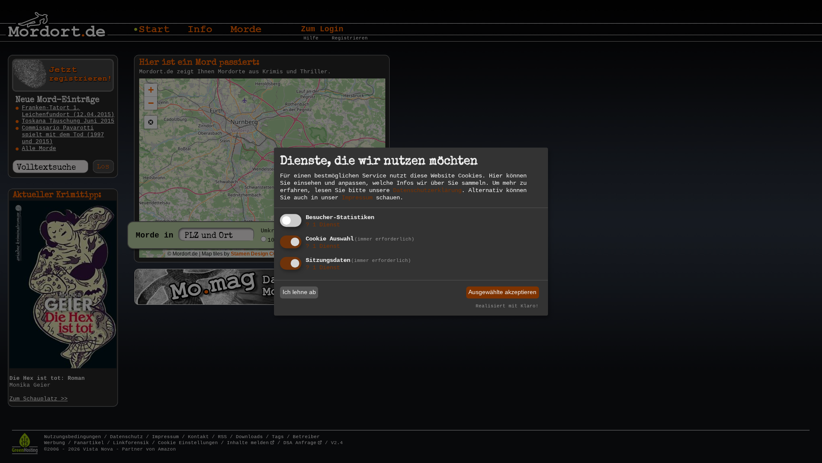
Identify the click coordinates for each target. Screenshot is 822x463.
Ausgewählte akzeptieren (502, 292)
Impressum (357, 197)
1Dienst (323, 225)
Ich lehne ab (299, 292)
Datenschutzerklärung (427, 190)
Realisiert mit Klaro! (507, 306)
